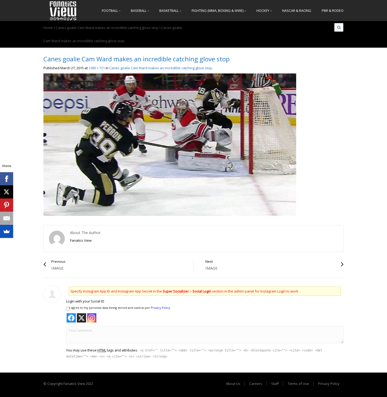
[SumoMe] (6, 231)
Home (48, 27)
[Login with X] (81, 317)
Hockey (263, 10)
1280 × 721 (96, 68)
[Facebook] (6, 178)
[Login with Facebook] (71, 317)
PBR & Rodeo (333, 10)
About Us (233, 383)
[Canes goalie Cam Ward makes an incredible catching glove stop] (169, 144)
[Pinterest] (6, 205)
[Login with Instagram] (91, 317)
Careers (255, 383)
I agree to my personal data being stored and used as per (120, 308)
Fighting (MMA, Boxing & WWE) (218, 10)
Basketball (169, 10)
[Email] (6, 218)
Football (110, 10)
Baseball (139, 10)
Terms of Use (298, 383)
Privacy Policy (160, 308)
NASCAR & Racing (296, 10)
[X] (6, 191)
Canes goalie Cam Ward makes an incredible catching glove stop (107, 27)
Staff (275, 383)
